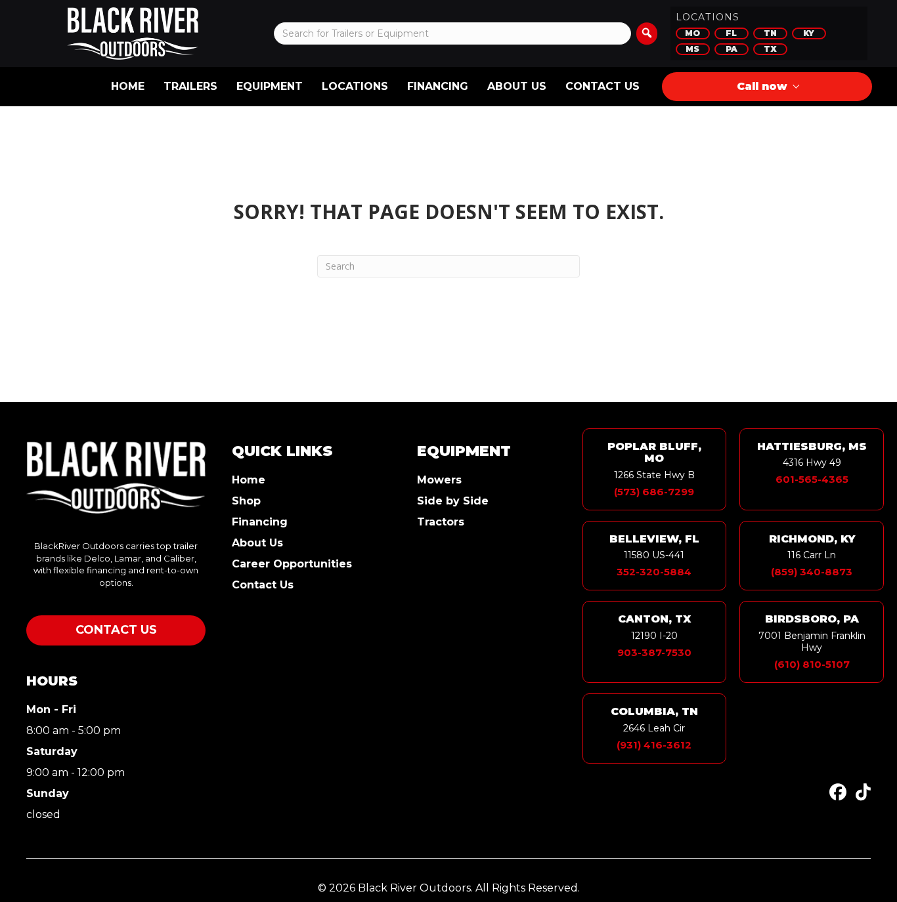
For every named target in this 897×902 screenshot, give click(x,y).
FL (731, 33)
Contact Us (602, 86)
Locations (355, 86)
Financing (437, 86)
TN (770, 33)
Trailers (190, 86)
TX (770, 49)
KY (808, 33)
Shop (246, 501)
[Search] (646, 33)
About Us (516, 86)
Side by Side (453, 501)
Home (127, 86)
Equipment (269, 86)
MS (692, 49)
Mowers (439, 480)
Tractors (440, 522)
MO (692, 33)
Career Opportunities (292, 564)
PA (731, 49)
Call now (762, 86)
